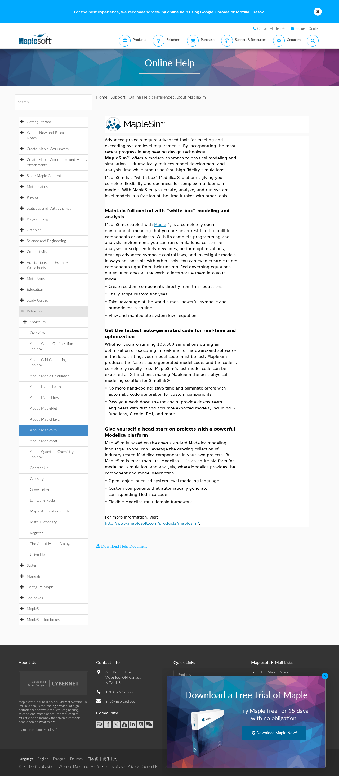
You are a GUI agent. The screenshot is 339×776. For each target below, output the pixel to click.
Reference (35, 311)
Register (36, 533)
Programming (37, 219)
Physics (33, 198)
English (42, 759)
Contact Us (39, 468)
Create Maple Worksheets (48, 149)
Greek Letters (40, 490)
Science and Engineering (46, 241)
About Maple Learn (45, 387)
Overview (37, 333)
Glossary (37, 479)
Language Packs (43, 500)
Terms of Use (115, 767)
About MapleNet (43, 408)
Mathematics (37, 187)
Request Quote (306, 29)
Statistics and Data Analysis (49, 208)
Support (117, 97)
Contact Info (108, 662)
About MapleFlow (44, 398)
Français (59, 759)
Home (101, 97)
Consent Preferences (157, 767)
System (32, 565)
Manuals (34, 576)
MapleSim (34, 609)
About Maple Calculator (49, 376)
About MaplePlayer (45, 419)
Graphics (34, 230)
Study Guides (37, 300)
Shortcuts (38, 322)
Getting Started (39, 122)
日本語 (93, 759)
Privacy (133, 767)
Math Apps (36, 279)
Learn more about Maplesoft (38, 729)
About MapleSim (43, 430)
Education (35, 290)
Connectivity (37, 252)
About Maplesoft (43, 441)
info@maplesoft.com (121, 701)
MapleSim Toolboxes (43, 620)
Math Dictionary (43, 522)
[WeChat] (149, 724)
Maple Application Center (50, 511)
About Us (27, 662)
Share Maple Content (44, 176)
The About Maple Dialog (50, 544)
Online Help (139, 97)
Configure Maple (40, 587)
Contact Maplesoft (271, 29)
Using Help (39, 555)
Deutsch (76, 759)
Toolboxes (35, 598)
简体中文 (110, 759)
